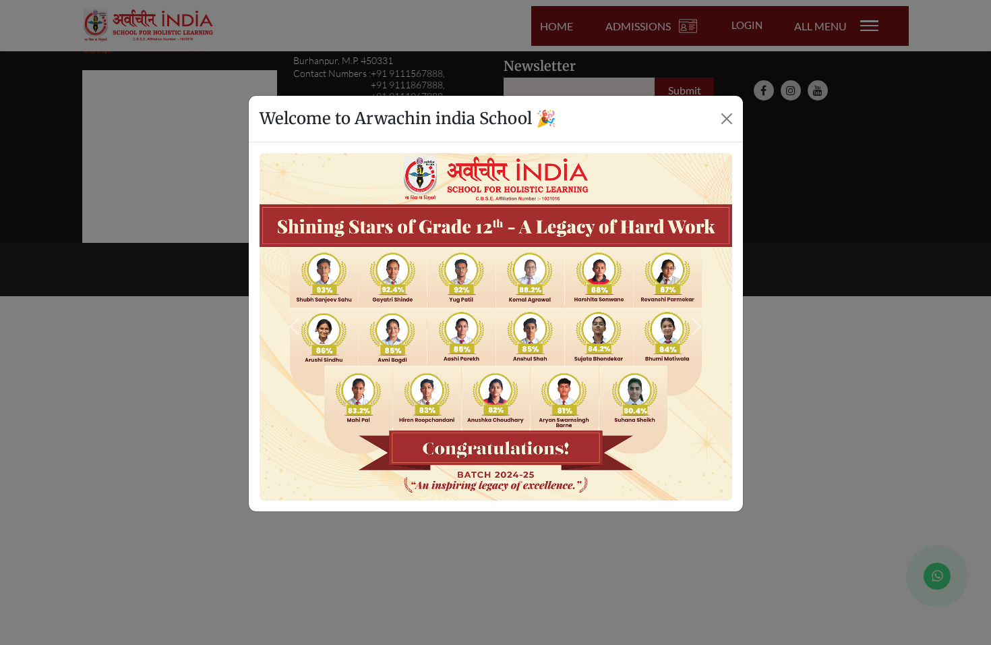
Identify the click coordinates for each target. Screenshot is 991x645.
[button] (295, 327)
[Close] (727, 119)
